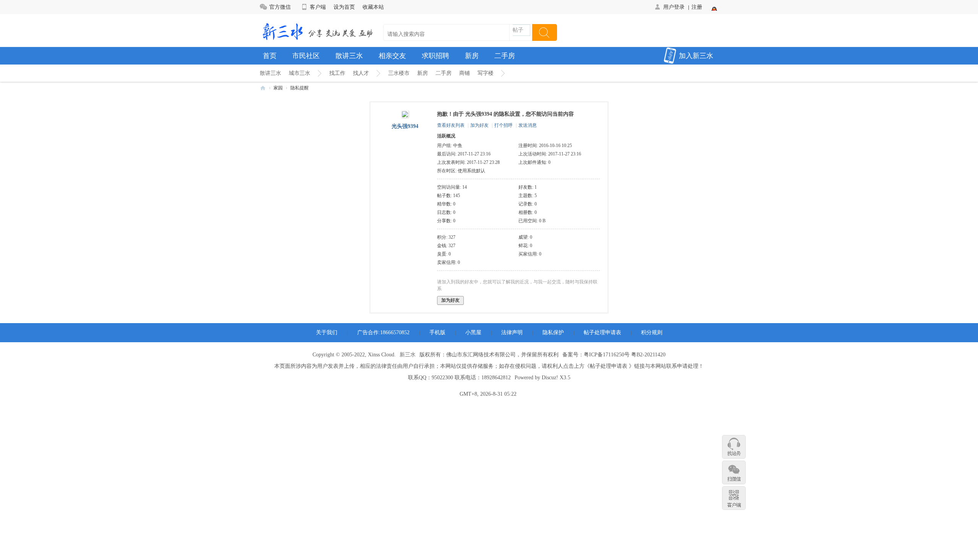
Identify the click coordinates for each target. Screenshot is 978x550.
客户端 (318, 7)
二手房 (504, 56)
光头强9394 (405, 126)
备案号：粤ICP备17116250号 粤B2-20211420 (613, 355)
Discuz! (550, 377)
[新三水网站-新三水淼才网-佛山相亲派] (317, 31)
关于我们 (326, 332)
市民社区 (306, 56)
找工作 (337, 73)
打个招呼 (503, 125)
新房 (472, 56)
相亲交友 (392, 56)
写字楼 (486, 73)
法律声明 (512, 332)
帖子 (518, 30)
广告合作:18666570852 (383, 332)
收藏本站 (373, 7)
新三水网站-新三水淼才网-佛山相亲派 (263, 88)
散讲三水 (349, 56)
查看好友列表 (451, 125)
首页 (270, 56)
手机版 (437, 332)
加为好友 (479, 125)
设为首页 (344, 7)
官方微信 (280, 7)
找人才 (361, 73)
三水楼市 (399, 73)
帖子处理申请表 (602, 332)
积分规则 (651, 332)
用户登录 (674, 7)
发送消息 (527, 125)
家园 (278, 88)
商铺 (464, 73)
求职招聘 (435, 56)
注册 (696, 7)
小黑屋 (473, 332)
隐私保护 (553, 332)
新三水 (408, 355)
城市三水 (299, 73)
